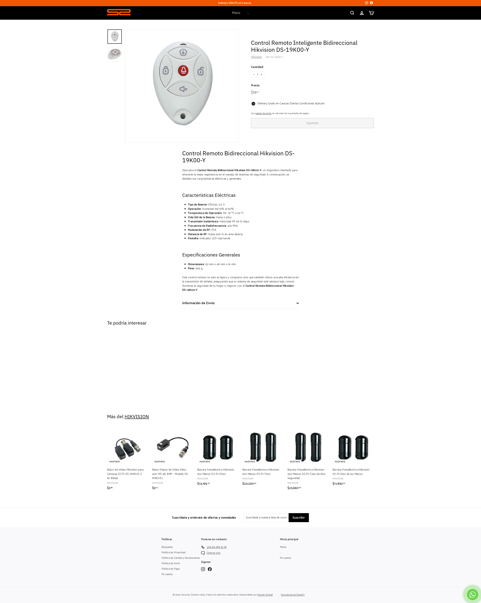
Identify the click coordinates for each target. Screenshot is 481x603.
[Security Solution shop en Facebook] (210, 569)
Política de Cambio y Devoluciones (181, 558)
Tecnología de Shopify (293, 595)
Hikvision (256, 57)
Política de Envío (171, 563)
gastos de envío (263, 113)
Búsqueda (167, 547)
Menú (236, 13)
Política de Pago (171, 569)
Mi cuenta (167, 574)
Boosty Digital (265, 595)
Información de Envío (198, 303)
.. (248, 13)
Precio (255, 85)
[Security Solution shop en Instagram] (203, 569)
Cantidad (257, 67)
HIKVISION (137, 416)
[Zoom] (181, 85)
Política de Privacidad (173, 552)
